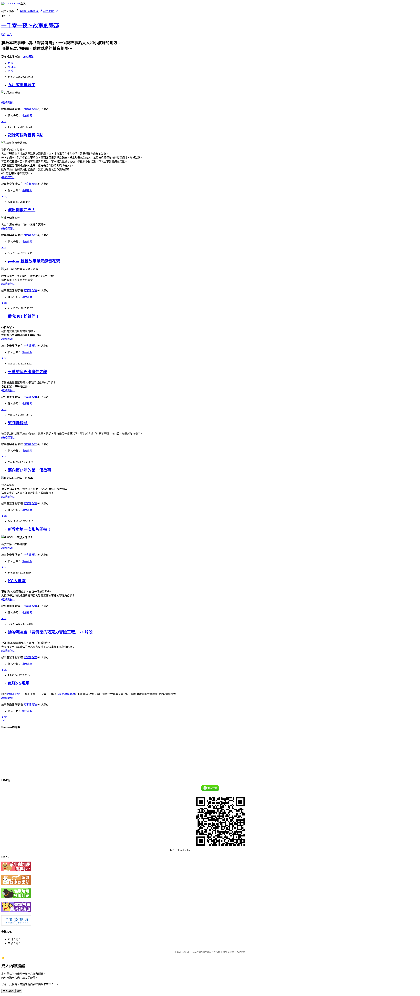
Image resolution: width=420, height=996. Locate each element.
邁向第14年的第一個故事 (29, 470)
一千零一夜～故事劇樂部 (30, 25)
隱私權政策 (228, 952)
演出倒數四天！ (21, 210)
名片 (10, 71)
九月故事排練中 (21, 85)
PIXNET (185, 952)
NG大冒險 (17, 581)
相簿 (10, 63)
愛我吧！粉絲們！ (23, 316)
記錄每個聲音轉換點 (25, 135)
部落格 (12, 67)
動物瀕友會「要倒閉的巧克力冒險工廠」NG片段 (50, 632)
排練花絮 (27, 115)
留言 (34, 109)
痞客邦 (28, 109)
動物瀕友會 (13, 694)
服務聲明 (241, 952)
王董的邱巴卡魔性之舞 (27, 372)
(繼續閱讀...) (8, 102)
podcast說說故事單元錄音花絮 (34, 261)
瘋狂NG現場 (19, 683)
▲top (4, 121)
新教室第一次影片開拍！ (29, 529)
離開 (19, 991)
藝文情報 (28, 56)
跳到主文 (6, 34)
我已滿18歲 (8, 991)
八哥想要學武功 (65, 694)
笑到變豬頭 (18, 423)
